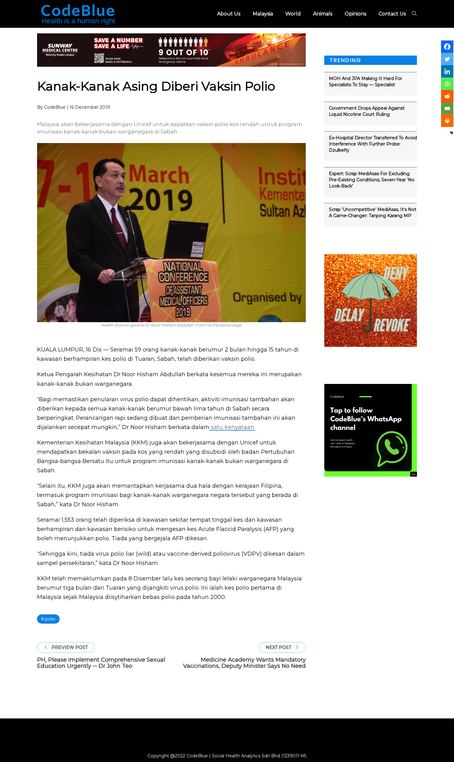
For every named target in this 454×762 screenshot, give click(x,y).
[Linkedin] (447, 71)
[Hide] (451, 132)
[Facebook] (447, 46)
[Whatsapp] (447, 84)
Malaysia (263, 14)
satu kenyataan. (232, 427)
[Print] (447, 121)
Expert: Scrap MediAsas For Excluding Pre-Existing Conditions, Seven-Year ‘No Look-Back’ (371, 180)
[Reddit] (447, 96)
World (293, 14)
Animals (322, 14)
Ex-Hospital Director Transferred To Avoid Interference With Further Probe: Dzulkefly (373, 144)
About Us (228, 14)
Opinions (355, 14)
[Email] (447, 108)
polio (50, 619)
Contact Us (392, 14)
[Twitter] (447, 59)
